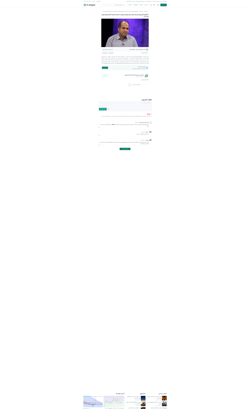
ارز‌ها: (166, 1)
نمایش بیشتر (126, 149)
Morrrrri (147, 132)
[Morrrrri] (150, 132)
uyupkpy (147, 140)
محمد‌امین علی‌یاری (145, 79)
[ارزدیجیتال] (89, 5)
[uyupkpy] (150, 140)
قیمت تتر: (133, 1)
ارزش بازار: (143, 1)
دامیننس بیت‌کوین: (158, 1)
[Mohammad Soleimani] (150, 122)
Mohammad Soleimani (144, 122)
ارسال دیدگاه (103, 109)
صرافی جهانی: (149, 1)
